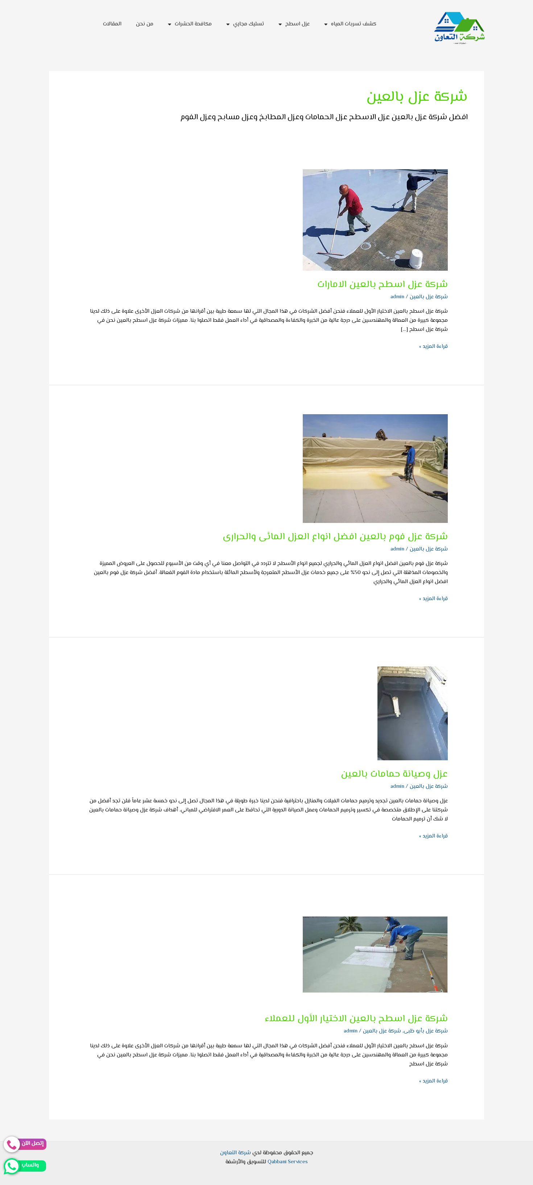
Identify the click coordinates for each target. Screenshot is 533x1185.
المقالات (112, 24)
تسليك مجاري (248, 24)
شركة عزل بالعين (429, 297)
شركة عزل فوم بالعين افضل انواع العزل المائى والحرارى (335, 537)
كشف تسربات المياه (353, 24)
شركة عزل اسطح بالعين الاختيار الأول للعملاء (356, 1019)
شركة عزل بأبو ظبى (426, 1031)
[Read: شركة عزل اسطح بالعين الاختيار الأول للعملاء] (375, 955)
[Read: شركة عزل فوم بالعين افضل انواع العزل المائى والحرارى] (375, 469)
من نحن (144, 24)
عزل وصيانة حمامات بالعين (394, 774)
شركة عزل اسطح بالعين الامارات (382, 285)
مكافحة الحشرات (193, 24)
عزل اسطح (297, 24)
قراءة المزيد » (433, 346)
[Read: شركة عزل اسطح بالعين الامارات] (375, 220)
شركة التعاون (235, 1153)
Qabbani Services (288, 1162)
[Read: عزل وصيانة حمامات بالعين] (412, 713)
